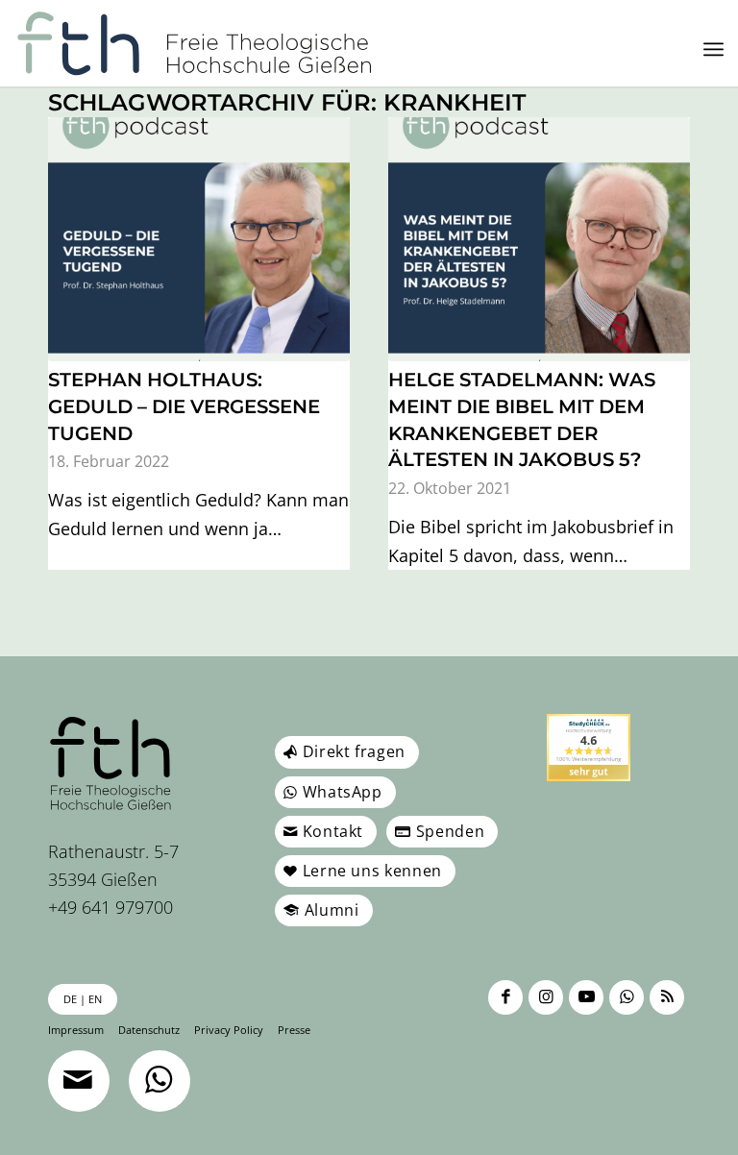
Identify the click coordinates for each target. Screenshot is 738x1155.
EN (95, 999)
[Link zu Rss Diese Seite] (667, 997)
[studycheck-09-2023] (588, 747)
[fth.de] (194, 43)
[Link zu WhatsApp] (626, 997)
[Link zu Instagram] (546, 997)
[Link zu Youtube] (586, 997)
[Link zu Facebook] (505, 997)
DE (70, 999)
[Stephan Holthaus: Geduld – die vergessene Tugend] (199, 239)
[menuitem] (713, 49)
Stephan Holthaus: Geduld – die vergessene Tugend (184, 406)
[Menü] (713, 49)
